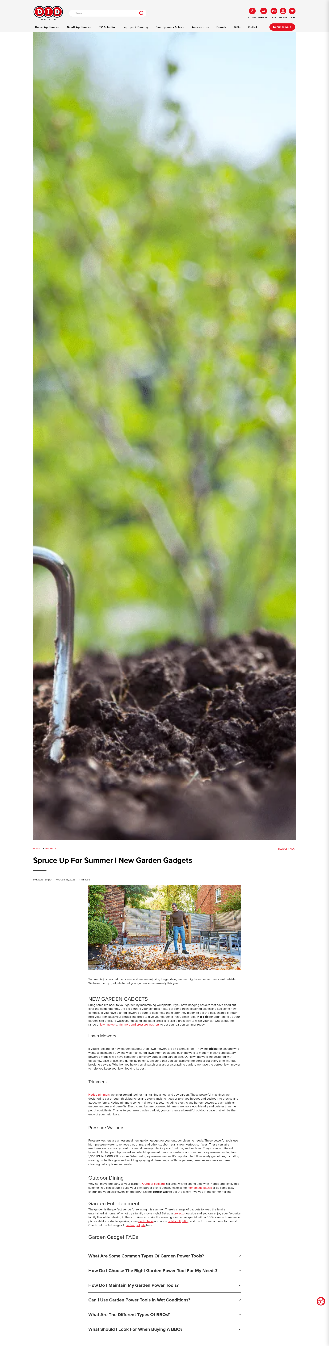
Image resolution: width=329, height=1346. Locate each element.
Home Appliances (47, 27)
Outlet (252, 27)
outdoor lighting (178, 1221)
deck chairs (145, 1221)
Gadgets (51, 848)
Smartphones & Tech (170, 27)
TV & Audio (107, 27)
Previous (282, 849)
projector (179, 1213)
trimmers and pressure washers (139, 1024)
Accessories (200, 27)
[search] (141, 13)
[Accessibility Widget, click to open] (321, 1301)
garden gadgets (135, 1225)
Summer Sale (282, 27)
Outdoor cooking (153, 1183)
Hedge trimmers (99, 1094)
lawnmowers (108, 1024)
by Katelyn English (42, 879)
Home (36, 848)
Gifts (237, 27)
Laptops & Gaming (135, 27)
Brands (221, 27)
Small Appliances (79, 27)
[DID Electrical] (48, 13)
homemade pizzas (200, 1187)
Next (293, 849)
